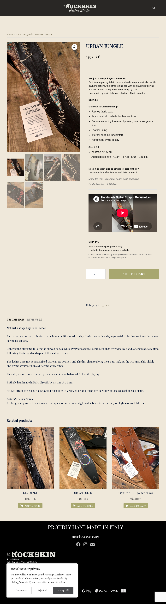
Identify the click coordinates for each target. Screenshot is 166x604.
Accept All (63, 590)
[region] (42, 580)
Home (10, 34)
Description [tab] (15, 319)
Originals (28, 34)
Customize (21, 590)
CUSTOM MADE (89, 536)
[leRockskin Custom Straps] (83, 7)
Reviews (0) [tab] (34, 319)
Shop (18, 34)
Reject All (42, 590)
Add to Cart (134, 274)
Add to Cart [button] (32, 505)
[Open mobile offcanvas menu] (8, 8)
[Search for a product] (154, 8)
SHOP (75, 536)
